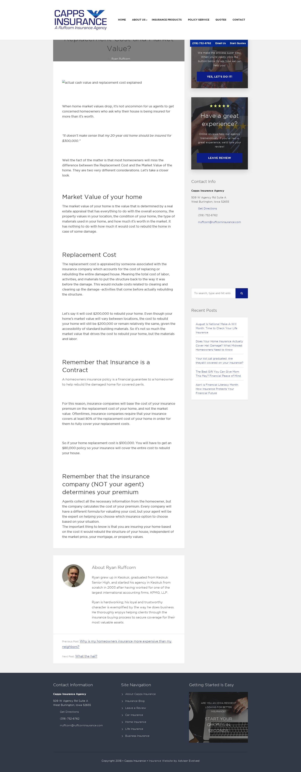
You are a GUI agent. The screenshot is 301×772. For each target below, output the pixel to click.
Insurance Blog (135, 701)
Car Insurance (134, 715)
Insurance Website (161, 760)
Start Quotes (238, 43)
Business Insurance (137, 736)
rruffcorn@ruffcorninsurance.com (219, 222)
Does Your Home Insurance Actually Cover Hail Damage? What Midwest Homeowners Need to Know (219, 345)
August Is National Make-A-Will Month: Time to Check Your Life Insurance (216, 328)
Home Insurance (135, 722)
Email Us (220, 43)
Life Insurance (134, 729)
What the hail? (86, 656)
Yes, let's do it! (219, 76)
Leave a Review (135, 708)
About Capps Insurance (140, 694)
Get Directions (207, 208)
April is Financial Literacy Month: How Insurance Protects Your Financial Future (217, 389)
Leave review (219, 157)
